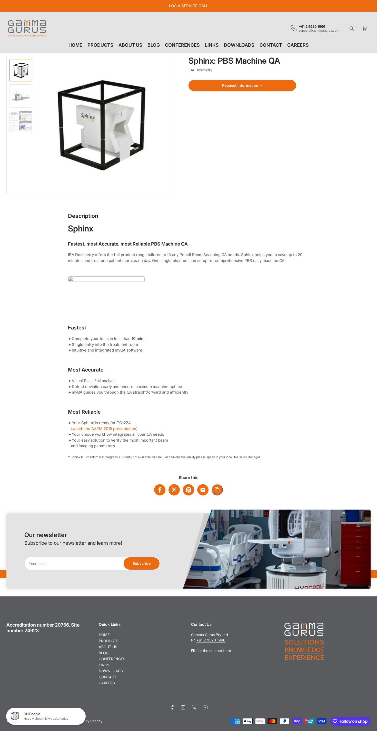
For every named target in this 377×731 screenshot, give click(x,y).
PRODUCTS (100, 45)
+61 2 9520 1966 (210, 640)
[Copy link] (217, 489)
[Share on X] (174, 489)
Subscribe (142, 563)
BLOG (153, 45)
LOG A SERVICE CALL (188, 5)
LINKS (212, 45)
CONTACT (271, 45)
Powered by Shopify (86, 721)
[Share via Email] (203, 489)
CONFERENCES (182, 45)
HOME (75, 45)
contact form (220, 650)
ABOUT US (130, 45)
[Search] (352, 28)
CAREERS (298, 45)
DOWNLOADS (239, 45)
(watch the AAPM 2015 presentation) (104, 428)
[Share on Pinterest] (188, 489)
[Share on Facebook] (159, 489)
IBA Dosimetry (200, 70)
